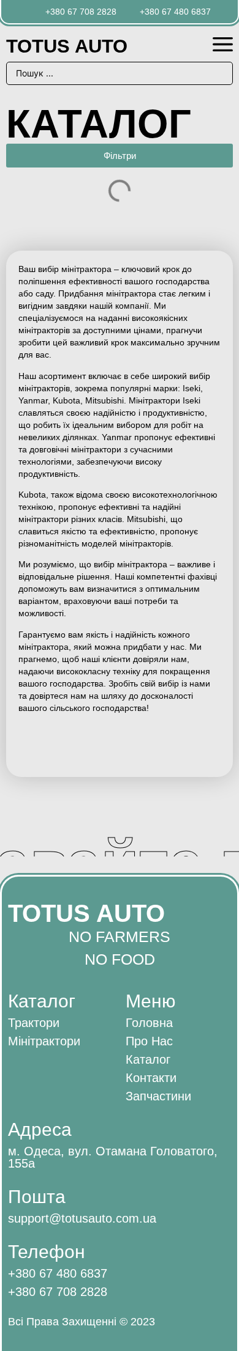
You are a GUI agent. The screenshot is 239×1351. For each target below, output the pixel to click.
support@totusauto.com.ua (82, 1218)
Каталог (148, 1059)
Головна (149, 1022)
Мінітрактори (44, 1041)
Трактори (33, 1022)
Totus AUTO (66, 46)
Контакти (151, 1077)
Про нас (149, 1041)
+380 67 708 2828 (57, 1291)
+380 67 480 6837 (57, 1273)
